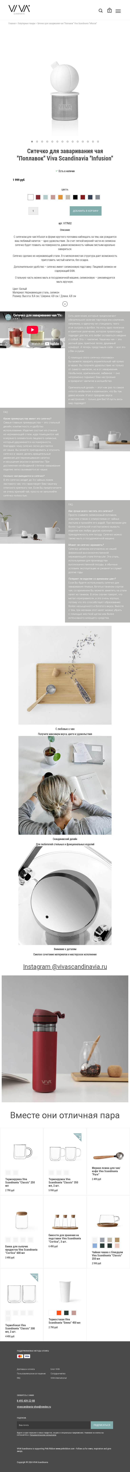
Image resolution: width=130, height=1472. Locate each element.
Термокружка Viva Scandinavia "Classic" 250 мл (20, 1182)
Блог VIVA (55, 1369)
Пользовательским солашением (43, 1435)
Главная (12, 23)
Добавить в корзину (85, 211)
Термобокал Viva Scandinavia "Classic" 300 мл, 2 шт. (20, 1328)
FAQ (18, 1378)
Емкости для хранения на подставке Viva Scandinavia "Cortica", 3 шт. (65, 1238)
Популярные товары (26, 23)
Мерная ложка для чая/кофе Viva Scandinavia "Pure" (106, 1171)
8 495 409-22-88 (26, 1400)
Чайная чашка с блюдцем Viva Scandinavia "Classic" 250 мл (107, 1255)
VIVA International (59, 1378)
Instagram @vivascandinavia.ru (65, 966)
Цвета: (65, 189)
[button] (32, 141)
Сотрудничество (58, 1373)
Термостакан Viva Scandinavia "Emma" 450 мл (64, 1321)
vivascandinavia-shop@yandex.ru (34, 1406)
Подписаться (102, 1425)
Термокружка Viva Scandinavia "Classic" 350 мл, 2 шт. (63, 1182)
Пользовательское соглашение (31, 1373)
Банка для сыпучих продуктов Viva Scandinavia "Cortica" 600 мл (21, 1250)
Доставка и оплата (26, 1369)
